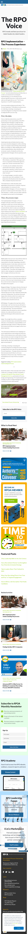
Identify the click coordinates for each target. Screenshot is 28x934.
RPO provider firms (10, 893)
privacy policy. (15, 923)
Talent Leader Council (8, 679)
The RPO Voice (8, 902)
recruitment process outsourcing (11, 402)
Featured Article (7, 612)
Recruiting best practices (11, 883)
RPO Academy (8, 895)
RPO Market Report (10, 901)
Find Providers (14, 845)
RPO (16, 679)
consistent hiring (7, 681)
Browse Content (10, 772)
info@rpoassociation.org (10, 864)
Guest (4, 48)
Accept (18, 928)
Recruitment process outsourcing (10, 880)
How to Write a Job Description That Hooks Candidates (14, 583)
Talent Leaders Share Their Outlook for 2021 (12, 570)
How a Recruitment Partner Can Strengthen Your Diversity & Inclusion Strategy (14, 564)
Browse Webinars (14, 815)
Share (20, 48)
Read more (6, 451)
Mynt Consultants (20, 211)
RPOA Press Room (9, 904)
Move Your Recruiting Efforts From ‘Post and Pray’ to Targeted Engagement (13, 576)
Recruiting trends (9, 885)
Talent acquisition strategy (12, 887)
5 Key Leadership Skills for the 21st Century (13, 558)
